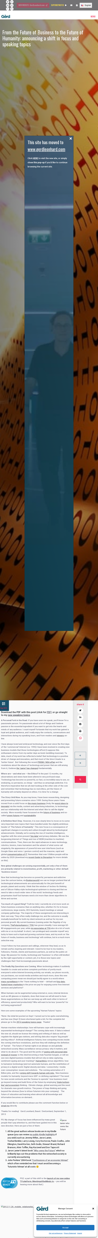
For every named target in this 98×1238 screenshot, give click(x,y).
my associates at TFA (41, 928)
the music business (37, 803)
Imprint (79, 1233)
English (87, 5)
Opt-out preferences (56, 1233)
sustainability (30, 815)
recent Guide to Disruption (40, 857)
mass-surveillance (9, 981)
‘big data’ (34, 836)
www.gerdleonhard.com (46, 149)
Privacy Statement (70, 1233)
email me (5, 1106)
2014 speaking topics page (28, 1022)
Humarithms (41, 1061)
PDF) (49, 712)
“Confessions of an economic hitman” (50, 1160)
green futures (13, 815)
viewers (60, 735)
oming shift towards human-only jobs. (37, 1073)
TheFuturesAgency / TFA (21, 925)
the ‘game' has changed (27, 768)
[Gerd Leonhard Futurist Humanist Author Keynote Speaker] (5, 16)
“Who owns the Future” (44, 1150)
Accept (65, 1228)
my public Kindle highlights (42, 1134)
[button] (93, 1208)
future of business (51, 812)
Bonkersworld (32, 880)
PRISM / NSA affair (46, 762)
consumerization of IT (17, 854)
